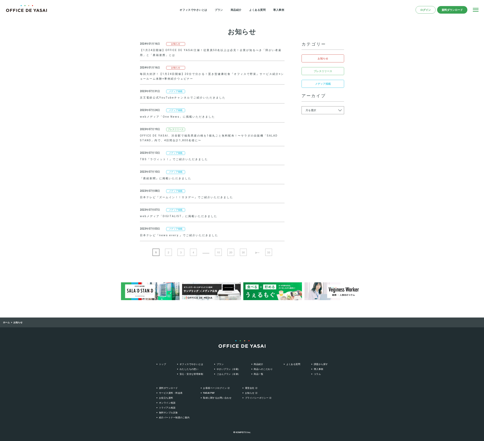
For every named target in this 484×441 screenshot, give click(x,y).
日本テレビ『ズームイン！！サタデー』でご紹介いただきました (186, 197)
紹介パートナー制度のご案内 (174, 417)
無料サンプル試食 (168, 412)
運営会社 (249, 388)
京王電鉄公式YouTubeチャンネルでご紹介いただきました (183, 97)
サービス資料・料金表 (171, 393)
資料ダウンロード (452, 9)
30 (243, 252)
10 (218, 252)
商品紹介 (236, 9)
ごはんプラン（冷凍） (228, 374)
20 (230, 252)
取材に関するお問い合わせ (217, 398)
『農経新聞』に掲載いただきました (165, 178)
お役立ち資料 (166, 398)
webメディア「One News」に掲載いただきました (177, 116)
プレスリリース (176, 129)
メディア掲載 (175, 91)
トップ (162, 364)
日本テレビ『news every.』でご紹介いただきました (179, 235)
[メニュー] (475, 10)
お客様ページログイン (215, 388)
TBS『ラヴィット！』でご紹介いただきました (174, 159)
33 (268, 252)
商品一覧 (258, 374)
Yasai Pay (209, 393)
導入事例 (278, 9)
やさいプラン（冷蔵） (228, 369)
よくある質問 (257, 9)
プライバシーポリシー (257, 398)
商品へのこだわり (263, 369)
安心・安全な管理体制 (191, 374)
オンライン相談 (167, 402)
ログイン (425, 9)
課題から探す (321, 364)
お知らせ (175, 44)
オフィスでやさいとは (193, 9)
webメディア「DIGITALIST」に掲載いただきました (178, 216)
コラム (317, 374)
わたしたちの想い (189, 369)
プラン (219, 9)
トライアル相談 (167, 407)
